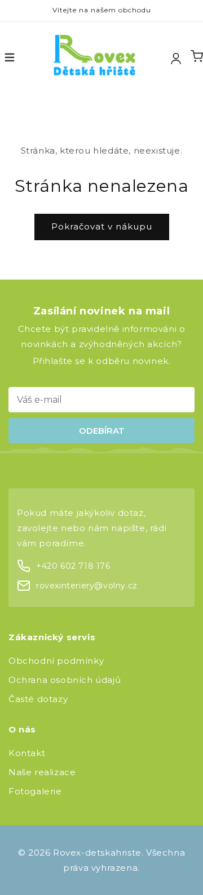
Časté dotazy (38, 699)
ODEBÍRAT (102, 430)
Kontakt (26, 753)
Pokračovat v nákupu (101, 226)
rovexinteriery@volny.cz (87, 586)
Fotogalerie (35, 791)
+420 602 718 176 (73, 566)
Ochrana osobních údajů (64, 679)
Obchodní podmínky (56, 660)
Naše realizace (42, 772)
